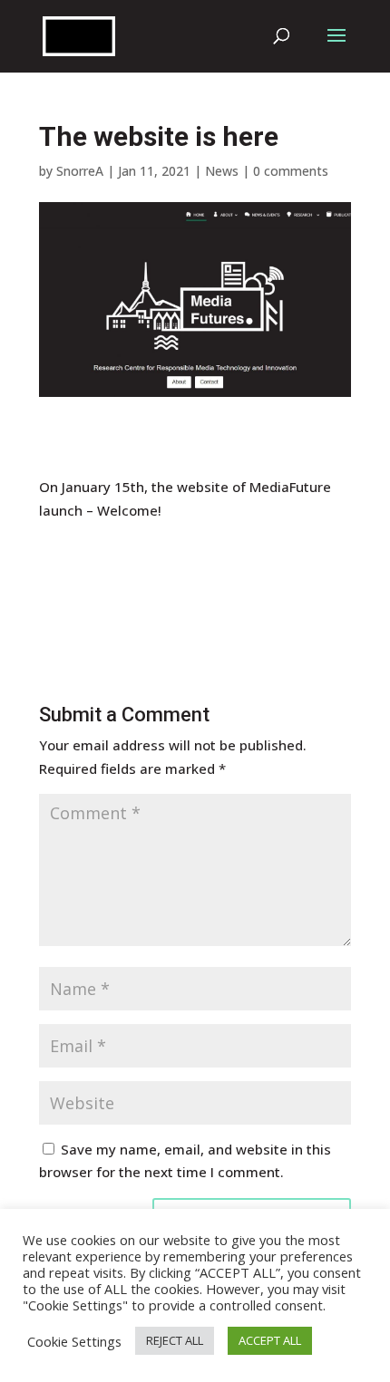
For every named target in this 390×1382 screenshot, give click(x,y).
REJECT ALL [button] (174, 1340)
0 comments (290, 170)
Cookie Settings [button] (74, 1341)
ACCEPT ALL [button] (270, 1340)
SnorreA (79, 170)
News (222, 170)
